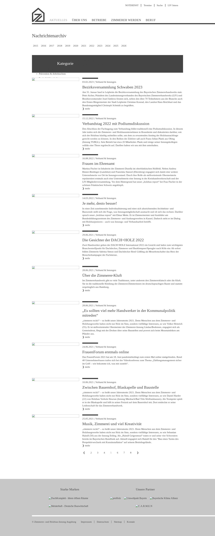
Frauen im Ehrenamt (98, 163)
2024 (107, 46)
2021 (83, 46)
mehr (87, 108)
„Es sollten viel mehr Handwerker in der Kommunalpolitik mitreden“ (128, 312)
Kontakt (131, 522)
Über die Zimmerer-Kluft (102, 275)
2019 (67, 46)
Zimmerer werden (126, 20)
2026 (123, 46)
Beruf (151, 20)
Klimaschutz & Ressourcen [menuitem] (91, 65)
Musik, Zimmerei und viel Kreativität (111, 424)
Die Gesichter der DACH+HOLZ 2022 (113, 240)
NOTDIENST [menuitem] (132, 5)
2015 (35, 46)
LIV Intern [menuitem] (173, 5)
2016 (43, 46)
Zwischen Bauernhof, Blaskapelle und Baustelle (120, 387)
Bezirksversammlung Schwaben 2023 (112, 87)
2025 (115, 46)
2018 (59, 46)
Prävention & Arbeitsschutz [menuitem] (52, 74)
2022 (91, 46)
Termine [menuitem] (148, 5)
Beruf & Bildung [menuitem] (86, 60)
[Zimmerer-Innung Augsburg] (39, 21)
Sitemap (118, 522)
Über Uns (79, 20)
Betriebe (99, 20)
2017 (51, 46)
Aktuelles (58, 20)
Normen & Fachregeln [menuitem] (50, 69)
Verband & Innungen (105, 82)
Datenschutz (103, 522)
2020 (75, 46)
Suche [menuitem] (160, 5)
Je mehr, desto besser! (99, 203)
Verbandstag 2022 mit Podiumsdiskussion (115, 123)
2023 (99, 46)
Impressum (86, 522)
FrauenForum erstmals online (105, 352)
